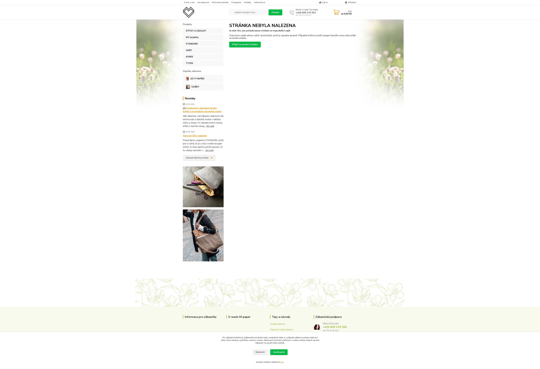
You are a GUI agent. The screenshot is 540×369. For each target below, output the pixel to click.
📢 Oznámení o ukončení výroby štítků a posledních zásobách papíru (202, 110)
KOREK (189, 56)
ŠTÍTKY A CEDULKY (196, 30)
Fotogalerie (236, 2)
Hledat (275, 12)
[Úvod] (204, 12)
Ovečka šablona (277, 324)
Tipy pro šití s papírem (195, 135)
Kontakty (247, 2)
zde (282, 362)
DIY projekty (192, 37)
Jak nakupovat (203, 2)
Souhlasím (279, 352)
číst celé (210, 126)
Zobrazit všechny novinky (197, 157)
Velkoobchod (259, 2)
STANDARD (192, 43)
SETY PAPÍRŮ (197, 78)
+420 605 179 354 (306, 12)
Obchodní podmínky (220, 2)
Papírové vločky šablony (281, 329)
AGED (189, 50)
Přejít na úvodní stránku (245, 44)
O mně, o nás (189, 2)
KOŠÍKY (195, 86)
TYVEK (189, 63)
